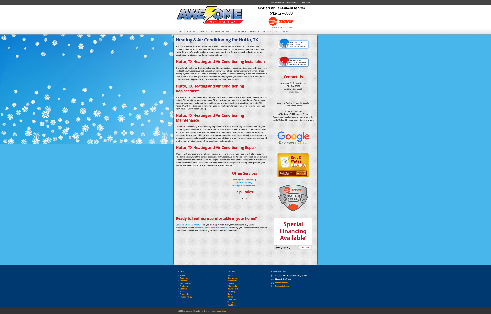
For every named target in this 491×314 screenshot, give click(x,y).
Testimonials (240, 31)
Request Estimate (282, 286)
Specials (267, 31)
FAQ (276, 31)
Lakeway (231, 291)
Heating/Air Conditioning (244, 180)
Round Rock (232, 288)
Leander (231, 283)
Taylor (230, 302)
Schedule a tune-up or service (189, 225)
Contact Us (287, 31)
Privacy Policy (186, 296)
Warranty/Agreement (220, 31)
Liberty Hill (232, 299)
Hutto (229, 294)
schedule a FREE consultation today (211, 228)
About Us (191, 31)
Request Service (277, 3)
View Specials (307, 3)
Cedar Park (232, 280)
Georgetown (232, 278)
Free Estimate (292, 3)
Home (180, 31)
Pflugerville (232, 286)
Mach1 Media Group (219, 311)
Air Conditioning (244, 182)
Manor (230, 296)
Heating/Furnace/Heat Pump (244, 185)
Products (254, 31)
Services (203, 31)
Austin (230, 275)
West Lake (232, 305)
